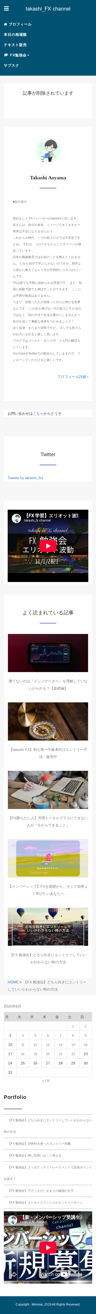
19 (35, 1054)
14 (60, 1045)
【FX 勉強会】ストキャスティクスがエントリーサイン (45, 1202)
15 (73, 1045)
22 (73, 1054)
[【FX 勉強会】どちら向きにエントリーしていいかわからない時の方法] (48, 926)
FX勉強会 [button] (18, 55)
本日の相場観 (15, 34)
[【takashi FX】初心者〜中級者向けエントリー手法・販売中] (48, 721)
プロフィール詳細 (72, 377)
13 (48, 1045)
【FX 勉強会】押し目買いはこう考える (34, 1155)
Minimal (37, 1304)
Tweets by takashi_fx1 (26, 478)
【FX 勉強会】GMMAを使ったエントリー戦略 (39, 1143)
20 (48, 1054)
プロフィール (19, 24)
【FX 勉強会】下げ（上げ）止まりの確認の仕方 (41, 1191)
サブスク (11, 65)
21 (60, 1054)
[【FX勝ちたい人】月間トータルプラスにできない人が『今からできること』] (48, 790)
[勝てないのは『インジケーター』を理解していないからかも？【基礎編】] (48, 653)
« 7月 (46, 1081)
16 (86, 1045)
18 (23, 1054)
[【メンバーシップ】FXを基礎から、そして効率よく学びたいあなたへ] (48, 858)
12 (35, 1045)
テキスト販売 (15, 45)
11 (23, 1045)
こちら (38, 413)
